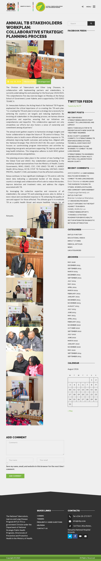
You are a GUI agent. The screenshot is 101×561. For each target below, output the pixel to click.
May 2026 (72, 262)
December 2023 (74, 300)
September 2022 (74, 331)
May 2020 (72, 350)
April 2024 (72, 287)
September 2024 (74, 278)
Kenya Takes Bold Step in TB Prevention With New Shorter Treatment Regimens (81, 130)
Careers (40, 516)
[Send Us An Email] (85, 536)
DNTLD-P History (75, 195)
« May (70, 411)
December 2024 (74, 275)
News (70, 247)
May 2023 (72, 315)
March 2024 (73, 290)
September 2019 (74, 353)
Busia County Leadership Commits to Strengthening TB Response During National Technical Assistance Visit (81, 139)
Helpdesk (41, 525)
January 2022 (73, 344)
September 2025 (74, 268)
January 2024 (74, 297)
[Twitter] (70, 536)
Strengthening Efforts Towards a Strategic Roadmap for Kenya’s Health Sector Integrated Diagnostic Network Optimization (81, 217)
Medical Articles (75, 244)
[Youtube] (80, 536)
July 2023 (72, 309)
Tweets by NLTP (74, 106)
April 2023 (72, 319)
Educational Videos (76, 238)
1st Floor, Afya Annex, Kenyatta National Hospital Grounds (79, 529)
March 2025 (73, 271)
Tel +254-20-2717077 (82, 516)
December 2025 (74, 265)
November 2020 (74, 347)
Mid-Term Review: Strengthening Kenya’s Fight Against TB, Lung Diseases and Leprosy (81, 121)
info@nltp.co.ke (79, 521)
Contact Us (42, 528)
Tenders (40, 519)
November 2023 (74, 303)
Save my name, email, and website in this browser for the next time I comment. (35, 467)
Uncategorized (74, 250)
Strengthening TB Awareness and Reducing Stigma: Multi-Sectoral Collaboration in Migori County (81, 157)
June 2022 (72, 338)
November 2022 (74, 325)
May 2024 (72, 284)
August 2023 (73, 306)
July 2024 (72, 281)
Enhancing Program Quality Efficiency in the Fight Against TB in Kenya (81, 203)
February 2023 (74, 322)
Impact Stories (74, 241)
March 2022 (73, 341)
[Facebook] (75, 536)
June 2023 (72, 312)
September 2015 (74, 356)
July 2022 (72, 334)
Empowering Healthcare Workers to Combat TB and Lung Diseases (80, 148)
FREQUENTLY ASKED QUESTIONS (49, 522)
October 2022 (74, 328)
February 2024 (74, 294)
